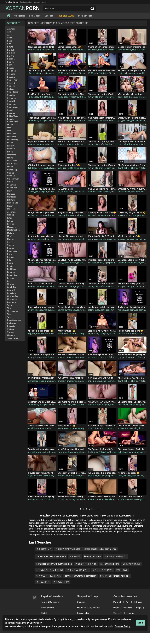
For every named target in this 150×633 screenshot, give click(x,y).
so (107, 428)
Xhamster (118, 613)
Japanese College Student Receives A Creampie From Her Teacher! (42, 47)
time (120, 476)
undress (40, 333)
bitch (140, 357)
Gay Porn (49, 16)
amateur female (104, 499)
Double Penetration (12, 120)
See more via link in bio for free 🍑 (72, 402)
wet (72, 215)
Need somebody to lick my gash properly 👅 (72, 496)
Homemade (12, 203)
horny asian (39, 239)
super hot (116, 168)
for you (129, 215)
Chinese (11, 86)
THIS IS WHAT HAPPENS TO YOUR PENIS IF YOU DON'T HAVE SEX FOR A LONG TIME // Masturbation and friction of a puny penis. (102, 378)
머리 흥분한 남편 (44, 549)
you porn (126, 120)
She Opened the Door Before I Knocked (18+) (102, 449)
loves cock (73, 452)
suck (60, 168)
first (134, 50)
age (74, 286)
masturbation (124, 191)
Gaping (10, 173)
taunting (61, 215)
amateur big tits (134, 428)
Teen (9, 305)
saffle (35, 476)
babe (120, 452)
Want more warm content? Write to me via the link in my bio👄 (102, 118)
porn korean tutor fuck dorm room (80, 576)
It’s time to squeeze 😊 (128, 473)
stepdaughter (112, 476)
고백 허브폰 (75, 556)
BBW (9, 44)
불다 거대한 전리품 (131, 564)
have (54, 263)
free (60, 404)
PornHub (117, 602)
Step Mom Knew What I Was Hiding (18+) (102, 331)
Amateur (11, 29)
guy (119, 357)
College (10, 89)
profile (102, 97)
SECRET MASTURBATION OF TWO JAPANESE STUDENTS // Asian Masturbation (72, 354)
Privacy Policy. (34, 622)
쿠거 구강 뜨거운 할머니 (78, 570)
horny (30, 239)
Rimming (11, 272)
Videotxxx (127, 607)
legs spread (97, 263)
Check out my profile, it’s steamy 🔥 (102, 94)
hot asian (133, 144)
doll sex (35, 168)
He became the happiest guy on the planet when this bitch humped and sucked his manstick (132, 354)
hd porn (64, 191)
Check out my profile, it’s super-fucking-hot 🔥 (102, 165)
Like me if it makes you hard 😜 (72, 236)
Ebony (10, 125)
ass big (55, 168)
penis (52, 310)
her (67, 215)
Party (9, 254)
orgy (30, 476)
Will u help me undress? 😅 (40, 331)
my (89, 97)
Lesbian (11, 224)
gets (143, 97)
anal (90, 191)
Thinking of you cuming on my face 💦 (42, 189)
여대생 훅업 (121, 570)
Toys (9, 317)
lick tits (70, 168)
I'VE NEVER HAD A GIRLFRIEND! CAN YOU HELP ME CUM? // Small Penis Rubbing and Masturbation (72, 378)
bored (90, 428)
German (11, 176)
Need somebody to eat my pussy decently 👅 (102, 307)
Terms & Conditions (50, 602)
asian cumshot (100, 239)
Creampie (11, 98)
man (42, 428)
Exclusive (11, 137)
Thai (9, 308)
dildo (81, 452)
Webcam (11, 335)
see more (126, 333)
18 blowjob (84, 73)
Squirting (11, 293)
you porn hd (136, 120)
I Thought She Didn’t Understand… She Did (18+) (42, 118)
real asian (101, 215)
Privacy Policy (47, 607)
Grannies (11, 185)
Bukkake (11, 77)
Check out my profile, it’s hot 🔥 (102, 141)
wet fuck (129, 499)
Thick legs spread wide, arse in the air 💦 (102, 260)
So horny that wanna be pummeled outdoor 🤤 (42, 236)
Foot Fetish (12, 161)
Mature (10, 233)
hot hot (112, 144)
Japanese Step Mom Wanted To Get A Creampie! (42, 141)
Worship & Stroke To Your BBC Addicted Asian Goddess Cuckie (102, 236)
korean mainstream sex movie (51, 556)
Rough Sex (12, 275)
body (41, 310)
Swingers (11, 302)
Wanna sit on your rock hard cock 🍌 (102, 47)
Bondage (11, 68)
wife (60, 452)
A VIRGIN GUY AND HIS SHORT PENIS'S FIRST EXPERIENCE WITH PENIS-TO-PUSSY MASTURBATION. (42, 283)
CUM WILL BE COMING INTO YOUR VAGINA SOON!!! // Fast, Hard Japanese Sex (132, 425)
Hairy (9, 191)
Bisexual (11, 59)
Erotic (10, 131)
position (31, 499)
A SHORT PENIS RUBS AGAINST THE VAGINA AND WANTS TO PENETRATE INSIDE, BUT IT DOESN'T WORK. (102, 496)
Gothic (10, 182)
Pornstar (11, 257)
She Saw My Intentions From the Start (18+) (132, 165)
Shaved (10, 284)
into (144, 286)
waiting (121, 215)
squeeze (127, 476)
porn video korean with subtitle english (54, 564)
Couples (11, 95)
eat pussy (105, 310)
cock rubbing (129, 73)
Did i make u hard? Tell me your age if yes (72, 283)
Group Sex (12, 188)
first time (141, 50)
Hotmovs (138, 602)
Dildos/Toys (12, 116)
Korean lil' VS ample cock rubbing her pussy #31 (132, 70)
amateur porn (42, 286)
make (60, 286)
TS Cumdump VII (66, 189)
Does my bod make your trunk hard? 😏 (42, 354)
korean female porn (109, 564)
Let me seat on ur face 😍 (70, 47)
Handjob (11, 194)
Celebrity (11, 83)
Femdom (11, 149)
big (89, 476)
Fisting (10, 158)
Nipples (10, 239)
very (120, 50)
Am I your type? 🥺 (66, 331)
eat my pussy (94, 310)
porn (71, 191)
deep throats (129, 97)
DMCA (44, 613)
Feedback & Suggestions (88, 607)
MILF (9, 236)
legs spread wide (112, 263)
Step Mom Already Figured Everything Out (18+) (42, 94)
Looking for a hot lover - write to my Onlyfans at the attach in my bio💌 (132, 141)
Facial (10, 143)
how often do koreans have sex (114, 576)
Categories (19, 16)
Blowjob (11, 65)
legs (90, 263)
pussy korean (70, 263)
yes (79, 286)
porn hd (77, 191)
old (29, 428)
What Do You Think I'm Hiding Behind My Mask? (102, 189)
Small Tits (11, 287)
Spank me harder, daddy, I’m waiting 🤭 (132, 402)
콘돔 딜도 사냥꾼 (61, 582)
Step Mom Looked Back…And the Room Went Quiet (132, 449)
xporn (44, 2)
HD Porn (11, 200)
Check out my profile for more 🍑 (102, 283)
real (94, 215)
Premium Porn (85, 16)
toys (104, 428)
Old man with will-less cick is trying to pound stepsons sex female (42, 425)
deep (120, 97)
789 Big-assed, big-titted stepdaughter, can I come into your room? (102, 473)
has (40, 476)
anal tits (106, 191)
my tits (95, 97)
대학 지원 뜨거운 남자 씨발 (68, 549)
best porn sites (26, 2)
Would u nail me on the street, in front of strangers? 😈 (42, 449)
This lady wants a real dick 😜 (102, 212)
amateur (32, 50)
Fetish (10, 152)
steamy (108, 97)
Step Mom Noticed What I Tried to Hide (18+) (102, 70)
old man (35, 428)
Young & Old (12, 338)
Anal (9, 32)
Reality (10, 266)
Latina (10, 221)
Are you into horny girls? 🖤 (131, 283)
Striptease (12, 299)
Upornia (130, 613)
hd (59, 191)
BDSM (10, 47)
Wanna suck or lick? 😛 (69, 165)
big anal (101, 476)
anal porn (115, 191)
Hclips (116, 607)
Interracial (12, 209)
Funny (10, 167)
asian (9, 38)
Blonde (10, 62)
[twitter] (34, 597)
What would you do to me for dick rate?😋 (132, 118)
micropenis (33, 381)
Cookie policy (83, 613)
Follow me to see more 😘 (130, 331)
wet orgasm (139, 499)
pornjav (37, 2)
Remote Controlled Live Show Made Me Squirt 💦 (72, 141)
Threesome (12, 311)
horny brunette (52, 239)
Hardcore (11, 197)
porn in (85, 191)
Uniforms (11, 323)
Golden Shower (14, 179)
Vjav (127, 602)
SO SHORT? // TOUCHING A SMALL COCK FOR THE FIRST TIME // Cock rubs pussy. (72, 260)
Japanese (11, 212)
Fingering (11, 155)
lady (90, 215)
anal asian (97, 191)
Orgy (9, 242)
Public (10, 263)
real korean (112, 215)
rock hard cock (114, 50)
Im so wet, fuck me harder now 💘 (132, 496)
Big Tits (10, 56)
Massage (11, 227)
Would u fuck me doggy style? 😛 (72, 118)
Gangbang (12, 170)
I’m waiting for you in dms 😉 (131, 212)
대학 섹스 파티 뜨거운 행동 (48, 576)
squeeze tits (137, 476)
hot (107, 144)
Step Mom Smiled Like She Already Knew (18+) (42, 402)
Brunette (11, 74)
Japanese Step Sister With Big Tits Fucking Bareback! (132, 260)
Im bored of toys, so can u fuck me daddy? (102, 425)
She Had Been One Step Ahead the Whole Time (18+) (132, 378)
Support (81, 602)
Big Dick (11, 53)
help (29, 333)
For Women (12, 164)
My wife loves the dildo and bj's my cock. (72, 449)
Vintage (10, 329)
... (98, 509)
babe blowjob (129, 452)
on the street (37, 452)
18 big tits (73, 73)
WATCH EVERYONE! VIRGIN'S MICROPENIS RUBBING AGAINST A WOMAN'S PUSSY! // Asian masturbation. (132, 189)
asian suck (84, 168)
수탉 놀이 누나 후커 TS (86, 564)
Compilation (12, 92)
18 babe (64, 73)
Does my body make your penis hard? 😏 (42, 307)
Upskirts (11, 326)
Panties (10, 248)
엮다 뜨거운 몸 (43, 582)
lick (64, 168)
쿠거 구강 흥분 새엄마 (102, 570)
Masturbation (13, 230)
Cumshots (11, 104)
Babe (9, 41)
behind (140, 452)
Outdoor (11, 245)
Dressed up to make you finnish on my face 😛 (72, 307)
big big (94, 476)
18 (59, 73)
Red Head (11, 269)
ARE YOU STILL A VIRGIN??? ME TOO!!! (102, 402)
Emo (9, 128)
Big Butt (10, 50)
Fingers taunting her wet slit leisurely (72, 212)
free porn (67, 404)
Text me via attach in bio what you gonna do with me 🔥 (132, 307)
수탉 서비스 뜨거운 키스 (115, 556)
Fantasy (10, 146)
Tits (9, 314)
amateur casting (49, 73)
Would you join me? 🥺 (129, 236)
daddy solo (140, 404)
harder (125, 404)
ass (41, 168)
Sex (9, 281)
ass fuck (47, 168)
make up (71, 310)
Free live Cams (65, 16)
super (108, 168)
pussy (60, 263)
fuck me (66, 120)
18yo (30, 73)
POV (9, 260)
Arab (9, 35)
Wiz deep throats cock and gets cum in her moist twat (132, 94)
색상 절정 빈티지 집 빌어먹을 (49, 570)
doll (29, 168)
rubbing (42, 381)
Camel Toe (12, 80)
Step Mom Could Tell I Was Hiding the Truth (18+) (72, 70)
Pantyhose (12, 251)
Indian (10, 206)
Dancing (11, 113)
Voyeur (10, 332)
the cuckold (48, 476)
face (64, 50)
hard (66, 286)
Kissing (10, 215)
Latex (9, 218)
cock (120, 73)
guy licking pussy (130, 357)
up (59, 310)
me (59, 50)
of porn (31, 191)
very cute (127, 50)
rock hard (102, 50)
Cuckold (11, 101)
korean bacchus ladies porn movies (100, 549)
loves (65, 452)
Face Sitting (12, 140)
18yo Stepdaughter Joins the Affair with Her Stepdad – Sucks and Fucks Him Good (42, 70)
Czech (10, 110)
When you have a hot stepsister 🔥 (42, 260)
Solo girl (11, 290)
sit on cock (92, 50)
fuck (60, 120)
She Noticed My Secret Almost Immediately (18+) (72, 94)
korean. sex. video (92, 556)
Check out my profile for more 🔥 (72, 473)
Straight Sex (12, 296)
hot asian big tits (55, 215)
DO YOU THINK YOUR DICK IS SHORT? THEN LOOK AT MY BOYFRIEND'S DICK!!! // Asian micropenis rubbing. (42, 378)
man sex (49, 428)
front (53, 452)
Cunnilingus (12, 107)
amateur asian (43, 50)
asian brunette (79, 50)
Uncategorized (14, 320)
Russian (11, 278)
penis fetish (106, 381)
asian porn (113, 239)
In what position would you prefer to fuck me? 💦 (42, 496)
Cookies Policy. (123, 626)
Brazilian (11, 71)
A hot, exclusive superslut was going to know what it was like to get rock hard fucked (42, 212)
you (119, 120)
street (47, 452)
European (11, 134)
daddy (132, 404)
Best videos (34, 16)
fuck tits (75, 120)
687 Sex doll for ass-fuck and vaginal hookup (42, 165)
